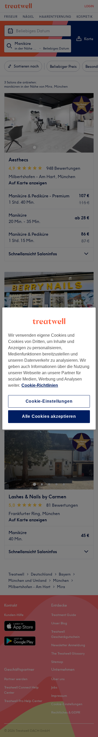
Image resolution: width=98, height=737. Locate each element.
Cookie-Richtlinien (39, 385)
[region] (48, 368)
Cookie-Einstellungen (49, 401)
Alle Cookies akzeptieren (49, 416)
